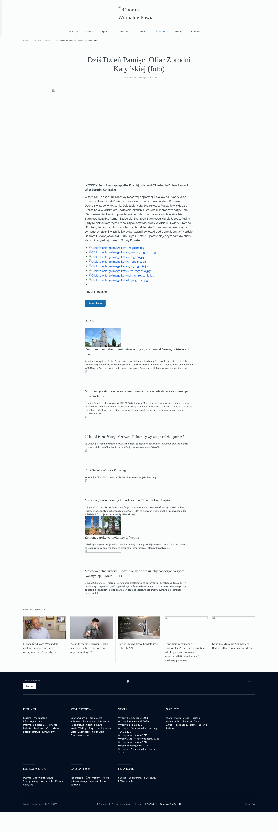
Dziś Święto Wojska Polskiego (106, 470)
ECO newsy (150, 777)
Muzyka (27, 777)
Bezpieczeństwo (31, 731)
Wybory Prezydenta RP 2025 (133, 717)
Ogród (169, 724)
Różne (193, 724)
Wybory (179, 31)
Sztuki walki (98, 731)
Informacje (73, 31)
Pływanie (106, 728)
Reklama (139, 804)
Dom (196, 721)
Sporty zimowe (94, 724)
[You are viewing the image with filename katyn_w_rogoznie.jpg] (120, 270)
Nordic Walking (79, 728)
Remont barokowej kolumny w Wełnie (112, 537)
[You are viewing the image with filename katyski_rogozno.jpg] (118, 280)
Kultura (89, 31)
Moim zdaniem (173, 721)
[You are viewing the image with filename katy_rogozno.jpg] (116, 247)
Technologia (77, 777)
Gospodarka (52, 728)
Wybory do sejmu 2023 (146, 738)
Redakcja (103, 804)
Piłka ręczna (89, 721)
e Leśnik (122, 777)
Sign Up (29, 686)
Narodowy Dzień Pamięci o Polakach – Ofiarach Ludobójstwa (128, 500)
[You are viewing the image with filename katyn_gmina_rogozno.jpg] (122, 252)
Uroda (186, 717)
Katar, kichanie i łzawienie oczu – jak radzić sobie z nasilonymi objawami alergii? (90, 647)
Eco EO (143, 31)
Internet (94, 781)
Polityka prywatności (121, 804)
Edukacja (75, 784)
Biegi (73, 731)
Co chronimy (135, 777)
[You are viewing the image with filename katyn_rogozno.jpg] (117, 261)
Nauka (106, 777)
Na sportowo (77, 724)
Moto (103, 781)
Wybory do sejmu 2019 (130, 724)
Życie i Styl (161, 31)
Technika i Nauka (80, 769)
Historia (153, 78)
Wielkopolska (40, 717)
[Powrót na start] (139, 13)
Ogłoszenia (196, 31)
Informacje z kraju (32, 721)
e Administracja (79, 781)
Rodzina (170, 728)
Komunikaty (48, 731)
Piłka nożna (103, 721)
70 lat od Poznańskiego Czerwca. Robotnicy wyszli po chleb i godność (134, 437)
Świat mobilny (93, 777)
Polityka (27, 728)
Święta (177, 717)
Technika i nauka (123, 31)
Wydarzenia (47, 781)
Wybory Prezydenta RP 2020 (133, 721)
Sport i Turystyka (81, 709)
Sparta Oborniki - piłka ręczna (86, 717)
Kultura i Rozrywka (35, 769)
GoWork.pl (152, 804)
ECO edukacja (125, 781)
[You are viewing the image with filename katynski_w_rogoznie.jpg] (121, 275)
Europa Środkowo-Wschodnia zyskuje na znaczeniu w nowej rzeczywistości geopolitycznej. (41, 647)
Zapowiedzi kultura (43, 777)
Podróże (187, 721)
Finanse (53, 724)
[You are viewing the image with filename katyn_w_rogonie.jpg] (119, 266)
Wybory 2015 (125, 738)
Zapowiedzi (84, 731)
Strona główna (95, 303)
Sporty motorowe (80, 735)
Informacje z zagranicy (35, 724)
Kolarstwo (76, 721)
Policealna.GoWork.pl (170, 804)
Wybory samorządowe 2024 (133, 745)
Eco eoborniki (126, 769)
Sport (104, 31)
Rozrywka (28, 784)
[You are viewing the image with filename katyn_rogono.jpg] (117, 257)
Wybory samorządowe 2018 (132, 735)
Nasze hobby (181, 724)
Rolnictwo (39, 728)
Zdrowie (203, 724)
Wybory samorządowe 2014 (132, 742)
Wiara (169, 717)
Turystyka (94, 728)
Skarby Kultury (31, 781)
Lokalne (27, 717)
